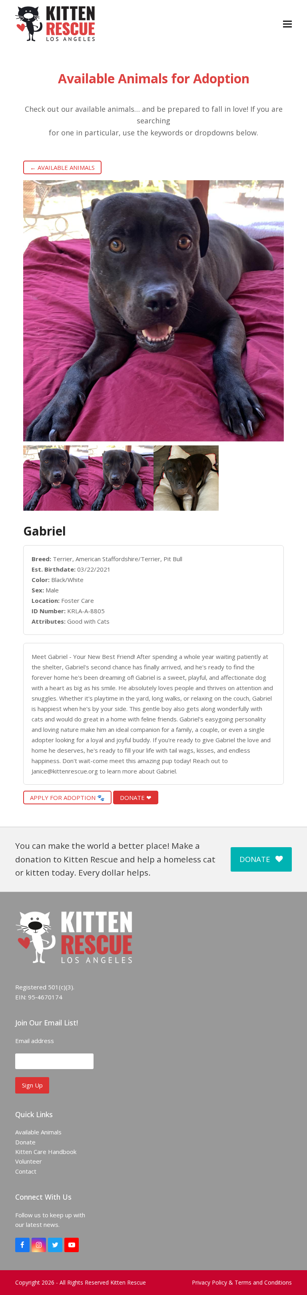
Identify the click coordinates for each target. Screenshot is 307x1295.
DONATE (254, 859)
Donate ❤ (136, 798)
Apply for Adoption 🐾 (67, 798)
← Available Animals (62, 167)
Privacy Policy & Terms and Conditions (242, 1282)
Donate (25, 1142)
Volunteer (28, 1161)
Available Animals (38, 1132)
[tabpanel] (55, 478)
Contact (25, 1171)
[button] (287, 23)
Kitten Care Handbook (45, 1152)
